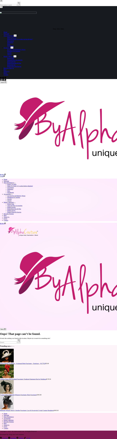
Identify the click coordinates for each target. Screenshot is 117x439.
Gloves (9, 200)
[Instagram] (3, 80)
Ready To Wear (11, 184)
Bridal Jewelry (11, 207)
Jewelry (9, 199)
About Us (6, 217)
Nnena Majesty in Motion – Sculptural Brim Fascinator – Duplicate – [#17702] (23, 363)
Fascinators (10, 187)
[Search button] (18, 341)
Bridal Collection (9, 202)
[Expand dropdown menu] (12, 194)
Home (5, 179)
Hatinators (10, 189)
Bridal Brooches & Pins (14, 209)
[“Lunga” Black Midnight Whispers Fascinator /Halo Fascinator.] (7, 393)
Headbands (10, 192)
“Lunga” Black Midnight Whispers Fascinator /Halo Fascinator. (18, 395)
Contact (6, 220)
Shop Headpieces (9, 182)
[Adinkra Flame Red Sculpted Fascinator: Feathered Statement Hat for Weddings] (7, 377)
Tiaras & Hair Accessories (14, 205)
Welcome (6, 181)
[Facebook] (1, 80)
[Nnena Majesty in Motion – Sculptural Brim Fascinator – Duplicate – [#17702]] (7, 362)
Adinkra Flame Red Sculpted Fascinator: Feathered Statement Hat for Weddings (23, 379)
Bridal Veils (10, 204)
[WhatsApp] (5, 80)
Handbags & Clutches (13, 197)
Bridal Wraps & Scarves (14, 212)
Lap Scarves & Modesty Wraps (16, 196)
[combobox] (8, 342)
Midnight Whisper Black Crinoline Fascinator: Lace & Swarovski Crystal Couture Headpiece (27, 410)
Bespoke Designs (9, 214)
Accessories (7, 194)
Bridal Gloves (11, 210)
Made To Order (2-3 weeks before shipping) (20, 186)
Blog (5, 215)
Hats (8, 191)
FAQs (5, 219)
